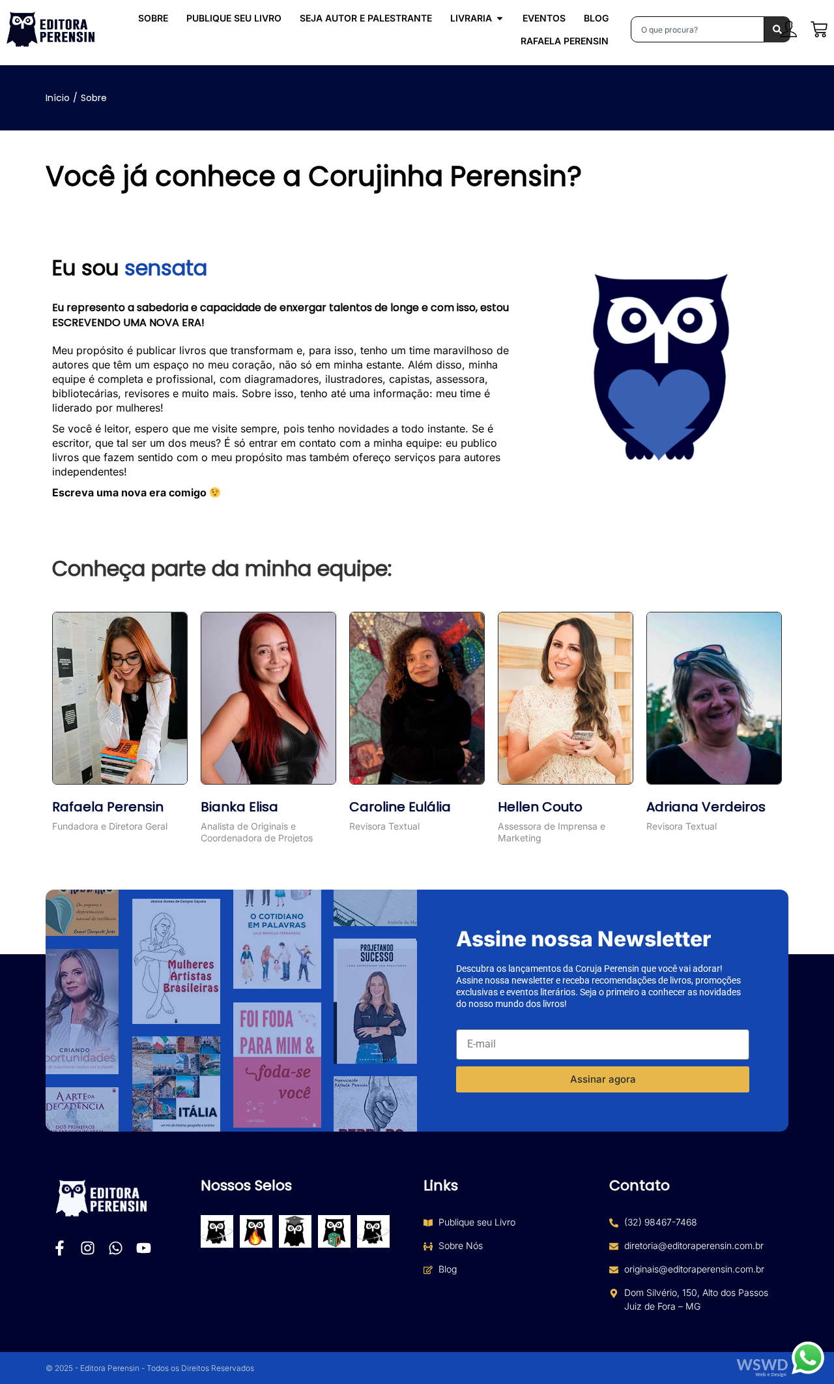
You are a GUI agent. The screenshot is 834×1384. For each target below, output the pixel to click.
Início (58, 97)
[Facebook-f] (59, 1248)
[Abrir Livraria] (499, 18)
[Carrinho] (819, 29)
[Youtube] (143, 1248)
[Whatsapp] (115, 1248)
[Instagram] (87, 1248)
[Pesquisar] (777, 29)
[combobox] (697, 29)
